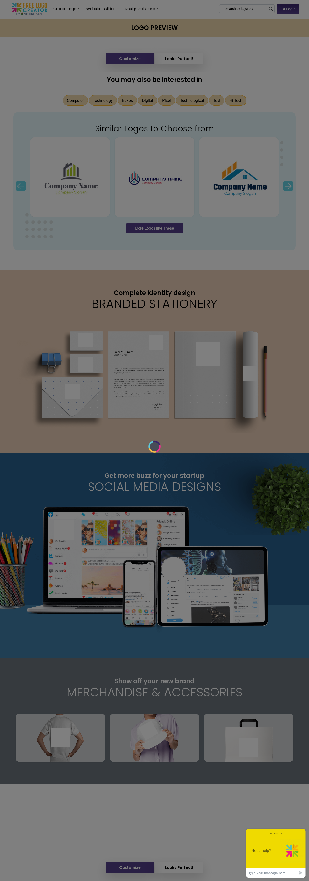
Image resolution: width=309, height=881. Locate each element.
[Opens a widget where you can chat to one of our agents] (276, 853)
